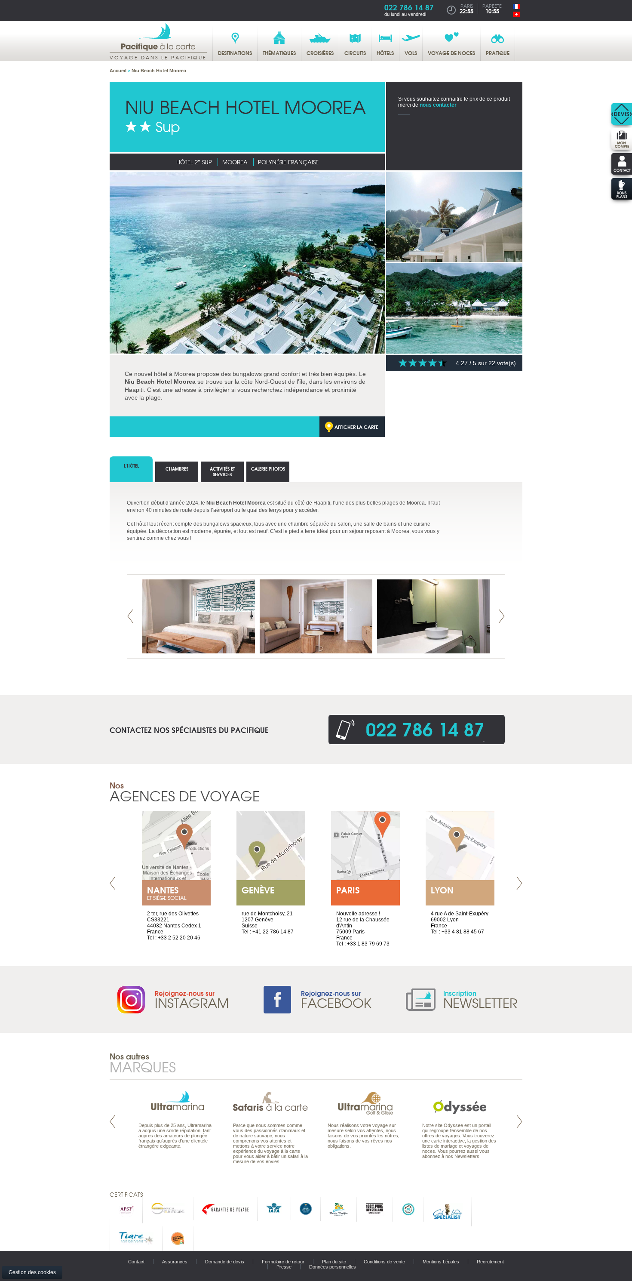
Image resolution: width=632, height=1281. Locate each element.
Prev (130, 616)
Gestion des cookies (32, 1272)
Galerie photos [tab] (268, 468)
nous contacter (438, 105)
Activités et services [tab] (222, 471)
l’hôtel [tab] (131, 465)
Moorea (235, 162)
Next (502, 616)
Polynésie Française (288, 162)
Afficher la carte (356, 427)
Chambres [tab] (177, 468)
